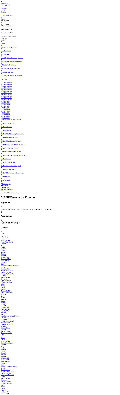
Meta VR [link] (3, 243)
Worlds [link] (3, 247)
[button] (60, 2)
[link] (4, 3)
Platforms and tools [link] (6, 272)
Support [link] (3, 289)
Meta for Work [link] (5, 260)
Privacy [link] (3, 286)
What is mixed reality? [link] (7, 270)
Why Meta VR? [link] (5, 269)
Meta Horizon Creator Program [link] (10, 265)
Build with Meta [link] (5, 240)
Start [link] (2, 264)
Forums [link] (3, 287)
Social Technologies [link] (7, 242)
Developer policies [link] (6, 282)
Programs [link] (3, 262)
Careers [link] (3, 250)
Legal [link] (2, 284)
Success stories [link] (5, 277)
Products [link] (3, 254)
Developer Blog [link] (5, 257)
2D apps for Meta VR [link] (7, 274)
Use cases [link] (4, 279)
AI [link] (1, 245)
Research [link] (3, 252)
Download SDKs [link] (6, 259)
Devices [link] (3, 275)
